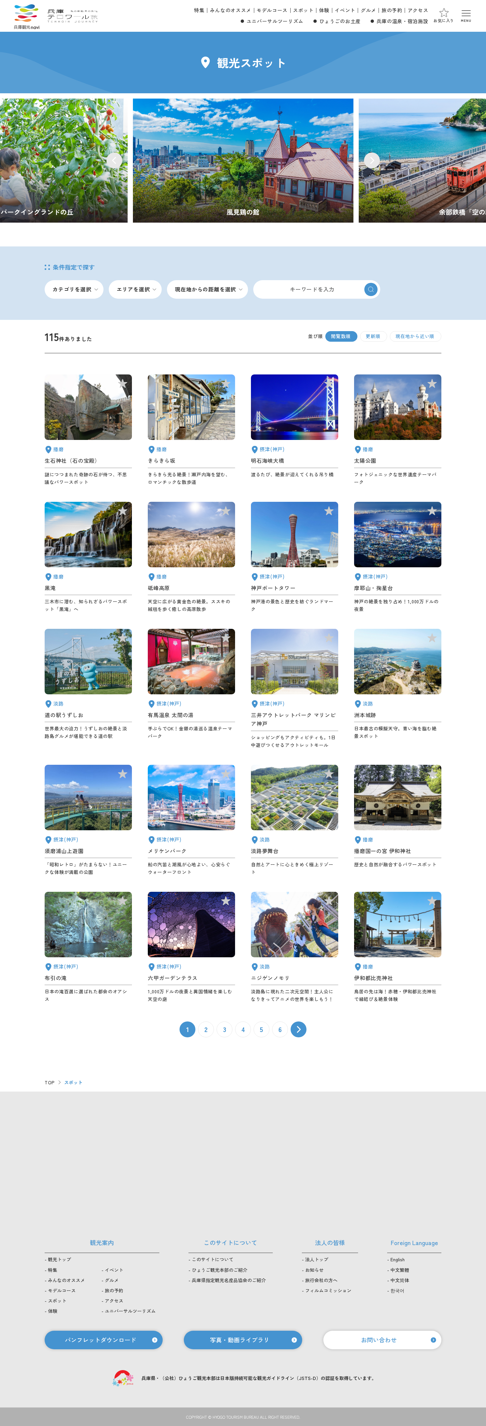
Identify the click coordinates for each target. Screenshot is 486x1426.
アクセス (418, 10)
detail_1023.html (88, 947)
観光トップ (59, 1259)
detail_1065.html (397, 689)
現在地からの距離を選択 (205, 289)
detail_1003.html (191, 820)
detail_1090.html (191, 557)
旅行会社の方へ (321, 1280)
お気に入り (443, 20)
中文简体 (399, 1280)
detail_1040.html (88, 557)
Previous (114, 160)
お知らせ (314, 1270)
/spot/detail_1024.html (243, 161)
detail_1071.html (294, 820)
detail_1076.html (88, 689)
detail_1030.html (191, 689)
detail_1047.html (88, 430)
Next (372, 160)
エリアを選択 (133, 289)
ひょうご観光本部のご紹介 (219, 1270)
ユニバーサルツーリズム (275, 21)
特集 (199, 10)
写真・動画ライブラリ (239, 1339)
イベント (345, 10)
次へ (298, 1029)
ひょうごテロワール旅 (73, 15)
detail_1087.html (191, 430)
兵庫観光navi (26, 16)
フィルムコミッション (328, 1290)
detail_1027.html (294, 430)
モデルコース (272, 10)
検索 (371, 289)
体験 (324, 10)
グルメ (368, 10)
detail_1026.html (397, 557)
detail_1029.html (191, 947)
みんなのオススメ (230, 10)
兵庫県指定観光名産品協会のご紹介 (229, 1280)
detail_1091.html (397, 947)
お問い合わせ (379, 1339)
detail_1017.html (88, 820)
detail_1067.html (294, 947)
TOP (50, 1082)
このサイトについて (212, 1259)
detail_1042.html (397, 820)
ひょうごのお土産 (340, 21)
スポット (303, 10)
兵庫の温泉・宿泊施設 (402, 21)
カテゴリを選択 (72, 289)
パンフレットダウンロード (100, 1339)
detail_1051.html (397, 430)
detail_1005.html (294, 689)
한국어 (397, 1290)
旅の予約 (392, 10)
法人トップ (316, 1259)
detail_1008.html (294, 557)
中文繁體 (399, 1270)
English (397, 1259)
